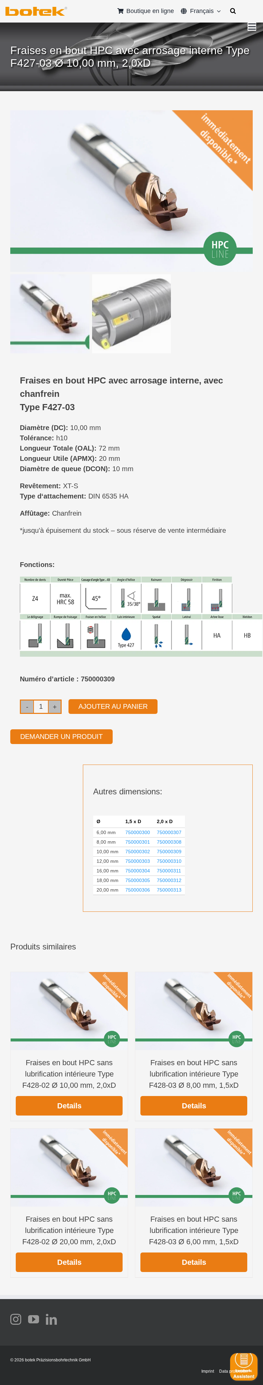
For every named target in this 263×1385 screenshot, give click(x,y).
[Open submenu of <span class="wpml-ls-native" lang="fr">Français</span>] (217, 11)
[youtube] (33, 1319)
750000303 (137, 861)
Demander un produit (61, 736)
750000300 (137, 832)
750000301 (137, 842)
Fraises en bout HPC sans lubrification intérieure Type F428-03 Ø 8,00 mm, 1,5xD (194, 1074)
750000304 (137, 870)
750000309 (169, 851)
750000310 (169, 861)
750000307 (169, 832)
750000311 (169, 870)
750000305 (137, 880)
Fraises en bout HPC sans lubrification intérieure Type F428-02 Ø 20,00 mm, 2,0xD (69, 1230)
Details (69, 1105)
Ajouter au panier (113, 706)
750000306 (137, 890)
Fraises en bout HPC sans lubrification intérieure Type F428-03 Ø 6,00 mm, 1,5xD (194, 1230)
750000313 (169, 890)
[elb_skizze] (36, 9)
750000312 (169, 880)
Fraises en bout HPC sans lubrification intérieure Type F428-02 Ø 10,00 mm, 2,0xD (69, 1074)
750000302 (137, 851)
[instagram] (15, 1319)
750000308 (169, 842)
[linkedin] (51, 1319)
